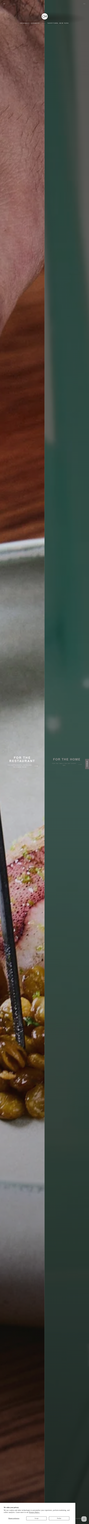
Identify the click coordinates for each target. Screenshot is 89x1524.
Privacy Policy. (34, 1512)
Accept (36, 1518)
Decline (59, 1518)
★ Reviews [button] (87, 764)
